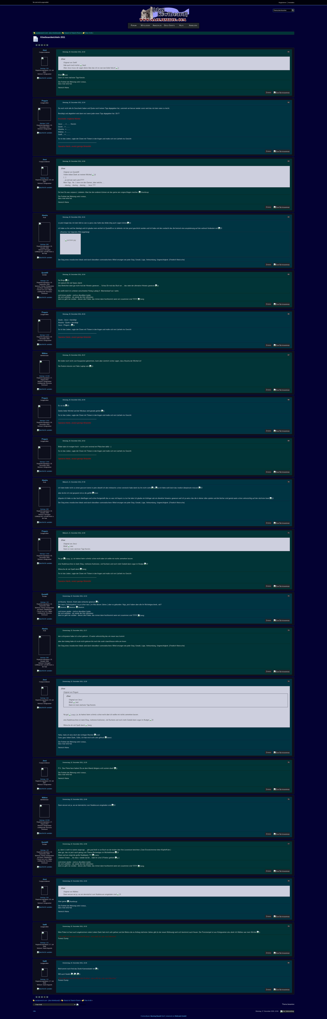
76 (288, 799)
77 (288, 844)
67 (288, 355)
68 (288, 399)
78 (288, 881)
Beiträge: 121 (44, 942)
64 (288, 217)
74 (288, 681)
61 (288, 52)
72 (288, 596)
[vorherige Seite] (34, 45)
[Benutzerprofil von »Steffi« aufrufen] (44, 936)
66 (288, 314)
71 (288, 533)
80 (288, 963)
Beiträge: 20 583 (44, 376)
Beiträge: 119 (44, 280)
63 (288, 161)
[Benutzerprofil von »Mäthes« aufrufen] (44, 367)
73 (288, 630)
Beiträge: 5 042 (44, 123)
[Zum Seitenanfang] (281, 92)
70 (288, 482)
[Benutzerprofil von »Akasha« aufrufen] (44, 232)
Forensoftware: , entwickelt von (163, 1016)
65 (288, 274)
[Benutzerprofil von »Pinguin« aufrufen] (44, 114)
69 (288, 440)
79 (288, 926)
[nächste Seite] (50, 45)
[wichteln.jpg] (70, 244)
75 (288, 762)
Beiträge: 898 (44, 244)
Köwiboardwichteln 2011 (52, 37)
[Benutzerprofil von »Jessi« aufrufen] (44, 61)
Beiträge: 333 (44, 68)
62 (288, 102)
